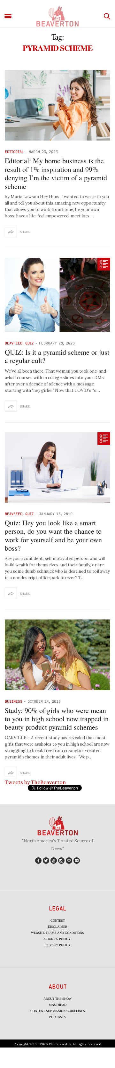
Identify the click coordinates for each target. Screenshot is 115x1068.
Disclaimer (57, 926)
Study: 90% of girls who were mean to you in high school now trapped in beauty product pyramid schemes (57, 719)
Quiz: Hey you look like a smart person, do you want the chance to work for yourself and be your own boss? (53, 535)
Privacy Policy (57, 945)
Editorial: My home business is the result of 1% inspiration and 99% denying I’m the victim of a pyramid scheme (56, 173)
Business (13, 701)
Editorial (14, 152)
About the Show (57, 998)
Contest (57, 920)
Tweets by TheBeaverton (35, 782)
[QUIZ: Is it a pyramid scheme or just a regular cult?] (57, 295)
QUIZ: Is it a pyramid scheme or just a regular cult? (57, 356)
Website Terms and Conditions (57, 932)
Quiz (29, 343)
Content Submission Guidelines (57, 1011)
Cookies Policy (57, 939)
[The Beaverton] (57, 16)
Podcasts (57, 1017)
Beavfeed (13, 343)
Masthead (57, 1005)
